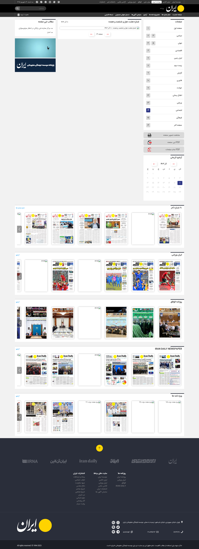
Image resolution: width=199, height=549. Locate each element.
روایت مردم (81, 503)
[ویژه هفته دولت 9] (36, 432)
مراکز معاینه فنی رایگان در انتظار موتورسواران (34, 28)
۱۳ (148, 103)
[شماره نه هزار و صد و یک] (36, 244)
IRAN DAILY (121, 485)
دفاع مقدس (80, 485)
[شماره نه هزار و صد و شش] (170, 244)
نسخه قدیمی (109, 14)
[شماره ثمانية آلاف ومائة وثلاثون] (63, 338)
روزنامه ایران (157, 2)
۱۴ (148, 110)
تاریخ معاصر (80, 488)
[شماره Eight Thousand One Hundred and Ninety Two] (63, 385)
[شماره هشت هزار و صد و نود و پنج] (170, 291)
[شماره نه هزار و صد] (18, 214)
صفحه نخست (177, 14)
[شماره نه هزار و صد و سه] (89, 244)
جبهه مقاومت (80, 482)
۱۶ (148, 125)
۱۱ (148, 88)
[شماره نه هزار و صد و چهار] (116, 244)
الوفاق (140, 2)
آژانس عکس (122, 2)
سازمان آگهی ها (101, 491)
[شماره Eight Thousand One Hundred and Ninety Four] (116, 385)
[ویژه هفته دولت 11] (93, 402)
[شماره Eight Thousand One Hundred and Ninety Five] (143, 385)
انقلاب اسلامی (80, 480)
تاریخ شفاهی (80, 491)
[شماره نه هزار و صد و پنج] (151, 214)
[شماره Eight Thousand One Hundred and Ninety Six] (170, 385)
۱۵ (148, 118)
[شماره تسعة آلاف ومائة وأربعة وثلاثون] (170, 338)
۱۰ (148, 80)
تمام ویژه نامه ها (154, 14)
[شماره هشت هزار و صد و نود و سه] (116, 291)
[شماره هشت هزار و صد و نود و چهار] (143, 291)
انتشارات (102, 2)
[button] (19, 229)
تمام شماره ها (166, 14)
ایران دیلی (147, 2)
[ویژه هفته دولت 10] (63, 432)
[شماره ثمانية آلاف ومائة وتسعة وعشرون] (36, 338)
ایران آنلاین (166, 2)
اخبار (48, 32)
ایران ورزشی (132, 2)
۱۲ (148, 95)
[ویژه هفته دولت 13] (146, 402)
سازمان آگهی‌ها (136, 14)
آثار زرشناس (81, 500)
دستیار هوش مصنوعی (122, 14)
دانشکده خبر (111, 2)
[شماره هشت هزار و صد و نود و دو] (98, 261)
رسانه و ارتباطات (79, 477)
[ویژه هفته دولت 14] (173, 402)
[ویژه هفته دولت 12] (116, 432)
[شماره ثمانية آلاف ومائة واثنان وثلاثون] (116, 338)
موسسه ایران (176, 2)
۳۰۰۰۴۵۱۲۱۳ (152, 532)
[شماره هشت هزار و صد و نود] (44, 261)
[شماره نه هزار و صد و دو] (63, 244)
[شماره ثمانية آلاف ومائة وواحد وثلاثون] (98, 308)
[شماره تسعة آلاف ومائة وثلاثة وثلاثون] (143, 338)
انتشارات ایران (102, 488)
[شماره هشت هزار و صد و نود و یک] (63, 291)
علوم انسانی (80, 497)
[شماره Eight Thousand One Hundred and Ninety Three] (98, 355)
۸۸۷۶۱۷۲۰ (176, 532)
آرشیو (145, 14)
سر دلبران (81, 494)
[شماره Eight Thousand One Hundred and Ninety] (18, 355)
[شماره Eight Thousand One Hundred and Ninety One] (36, 385)
